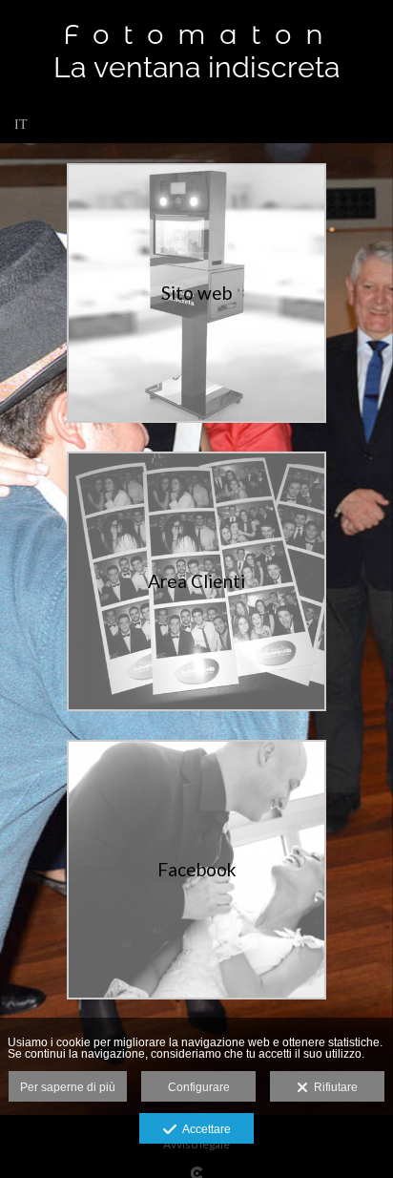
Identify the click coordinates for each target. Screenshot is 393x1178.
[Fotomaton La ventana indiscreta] (196, 51)
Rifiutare (333, 1087)
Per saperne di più (67, 1087)
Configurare (199, 1087)
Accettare (203, 1129)
